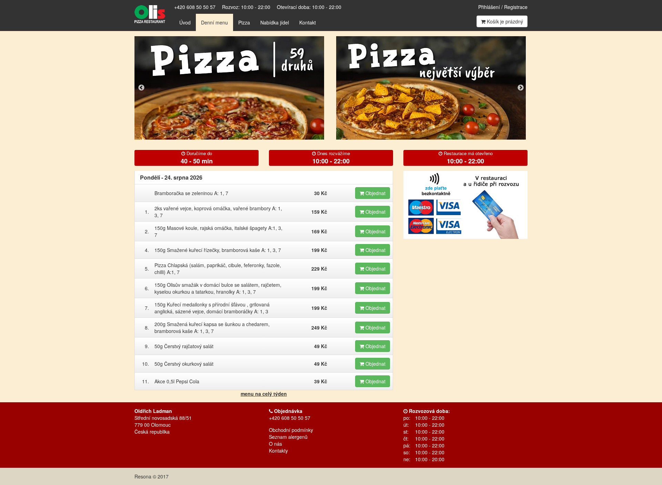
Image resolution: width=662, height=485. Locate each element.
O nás (275, 443)
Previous (141, 87)
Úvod (185, 22)
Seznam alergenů (288, 436)
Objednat (374, 193)
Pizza (244, 22)
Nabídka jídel (274, 22)
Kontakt (307, 22)
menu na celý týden (264, 393)
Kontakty (278, 450)
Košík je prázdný (504, 21)
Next (520, 87)
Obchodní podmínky (291, 429)
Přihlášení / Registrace (503, 6)
